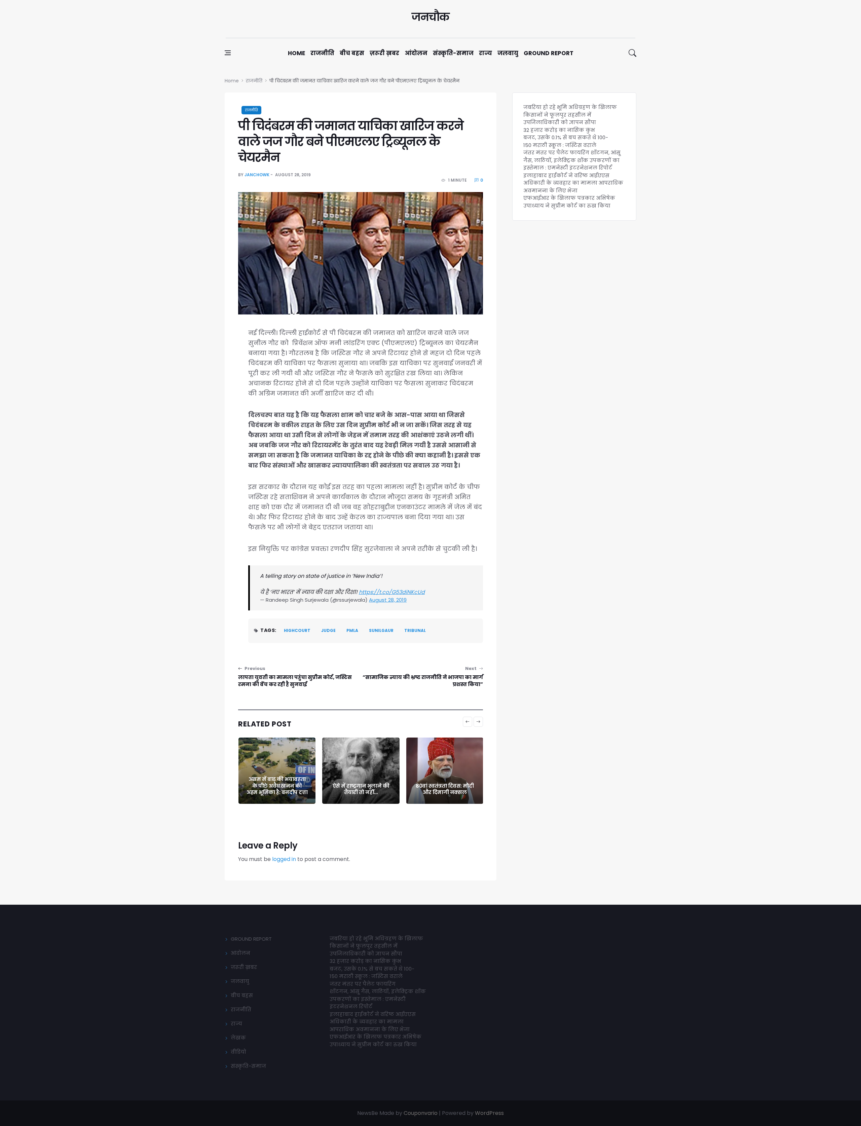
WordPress (489, 1113)
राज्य (485, 53)
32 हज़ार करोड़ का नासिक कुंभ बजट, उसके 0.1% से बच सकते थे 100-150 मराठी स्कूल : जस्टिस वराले (565, 137)
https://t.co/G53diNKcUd (392, 592)
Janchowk (257, 175)
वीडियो (238, 1051)
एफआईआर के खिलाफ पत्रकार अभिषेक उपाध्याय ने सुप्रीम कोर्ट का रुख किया (569, 201)
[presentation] (467, 722)
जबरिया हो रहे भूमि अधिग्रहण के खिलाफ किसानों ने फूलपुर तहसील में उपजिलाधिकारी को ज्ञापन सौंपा (570, 115)
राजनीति (322, 53)
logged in (284, 859)
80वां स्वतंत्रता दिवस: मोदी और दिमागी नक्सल (445, 789)
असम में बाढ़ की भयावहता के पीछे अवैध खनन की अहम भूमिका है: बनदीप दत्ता (277, 786)
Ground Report (548, 53)
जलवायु (507, 53)
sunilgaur (381, 630)
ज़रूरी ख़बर (384, 53)
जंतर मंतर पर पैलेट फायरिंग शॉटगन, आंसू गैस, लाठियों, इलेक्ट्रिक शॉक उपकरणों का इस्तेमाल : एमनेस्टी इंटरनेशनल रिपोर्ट (572, 160)
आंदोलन (416, 53)
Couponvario (421, 1113)
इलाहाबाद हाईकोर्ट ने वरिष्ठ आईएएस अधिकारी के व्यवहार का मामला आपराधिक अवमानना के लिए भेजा (573, 183)
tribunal (415, 630)
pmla (352, 630)
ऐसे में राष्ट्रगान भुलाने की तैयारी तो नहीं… (361, 789)
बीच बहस (352, 53)
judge (328, 630)
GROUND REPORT (251, 938)
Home (296, 53)
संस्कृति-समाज (453, 53)
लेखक (238, 1037)
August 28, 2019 (388, 599)
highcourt (297, 630)
